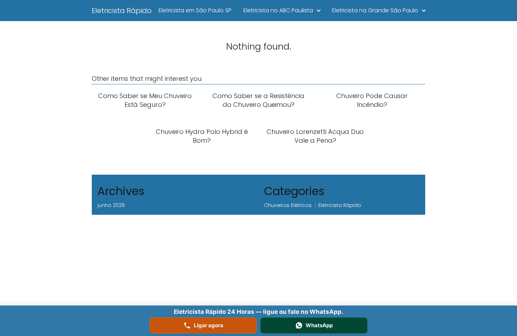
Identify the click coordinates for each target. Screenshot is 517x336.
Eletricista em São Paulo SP (195, 10)
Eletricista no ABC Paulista (278, 10)
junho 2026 (111, 205)
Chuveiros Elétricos (288, 205)
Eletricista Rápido (122, 10)
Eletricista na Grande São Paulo (375, 10)
